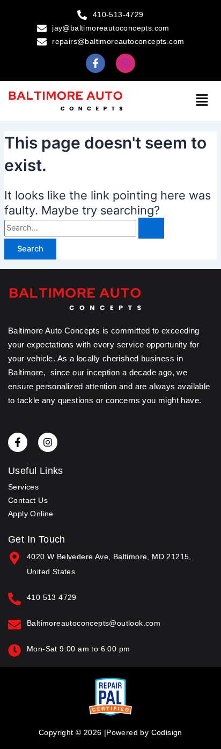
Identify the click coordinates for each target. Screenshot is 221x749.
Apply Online (31, 513)
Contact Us (28, 500)
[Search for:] (84, 228)
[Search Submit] (151, 228)
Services (23, 487)
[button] (202, 100)
